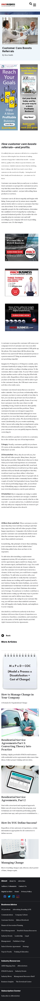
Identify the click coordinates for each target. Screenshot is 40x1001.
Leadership (19, 936)
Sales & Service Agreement (11, 947)
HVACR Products (7, 971)
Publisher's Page (19, 941)
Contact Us (23, 886)
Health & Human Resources (27, 931)
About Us (12, 881)
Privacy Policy (26, 892)
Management (6, 941)
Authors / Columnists (8, 886)
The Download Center (23, 982)
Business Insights (7, 982)
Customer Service (7, 920)
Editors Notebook (22, 920)
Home (17, 892)
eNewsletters (22, 966)
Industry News (6, 976)
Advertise (21, 881)
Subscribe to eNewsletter (10, 996)
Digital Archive (6, 892)
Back (8, 635)
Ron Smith (9, 55)
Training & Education (21, 952)
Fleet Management (8, 931)
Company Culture (21, 915)
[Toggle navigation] (34, 5)
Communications (7, 915)
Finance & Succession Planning (12, 925)
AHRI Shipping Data (8, 966)
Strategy (26, 947)
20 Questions (5, 910)
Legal (27, 936)
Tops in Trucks (6, 952)
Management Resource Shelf (24, 976)
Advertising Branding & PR (22, 910)
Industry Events (6, 936)
